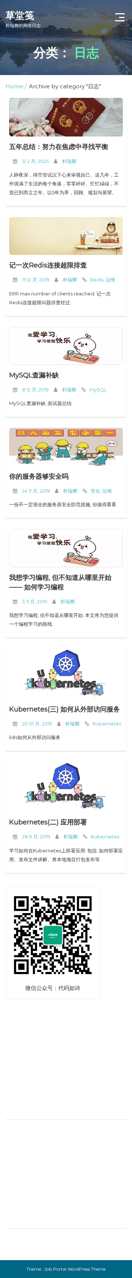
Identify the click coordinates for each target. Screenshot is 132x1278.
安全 (95, 491)
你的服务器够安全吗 (39, 476)
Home (14, 86)
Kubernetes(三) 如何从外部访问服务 (64, 709)
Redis (96, 280)
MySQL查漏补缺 (34, 375)
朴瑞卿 (69, 161)
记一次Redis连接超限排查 (48, 265)
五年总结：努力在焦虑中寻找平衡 (58, 147)
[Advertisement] (51, 1064)
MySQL (98, 390)
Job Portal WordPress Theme (75, 1269)
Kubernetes (107, 724)
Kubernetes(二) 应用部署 (48, 822)
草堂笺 (23, 19)
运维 (110, 280)
